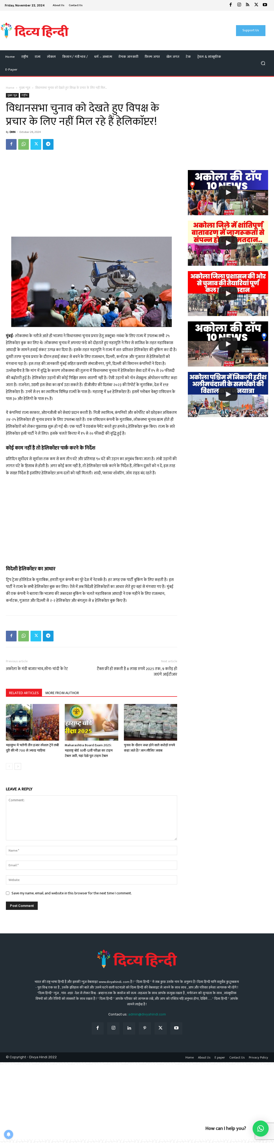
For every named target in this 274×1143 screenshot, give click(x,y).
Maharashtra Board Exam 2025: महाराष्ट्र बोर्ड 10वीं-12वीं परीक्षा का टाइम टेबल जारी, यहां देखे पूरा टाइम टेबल (89, 750)
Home (10, 87)
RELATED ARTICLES (24, 693)
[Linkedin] (129, 1028)
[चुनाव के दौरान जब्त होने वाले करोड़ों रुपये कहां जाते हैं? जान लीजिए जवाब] (150, 722)
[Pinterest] (145, 1028)
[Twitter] (256, 5)
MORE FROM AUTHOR (62, 693)
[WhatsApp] (23, 144)
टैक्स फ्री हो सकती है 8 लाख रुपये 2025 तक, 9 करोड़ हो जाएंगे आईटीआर (137, 671)
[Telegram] (48, 144)
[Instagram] (239, 5)
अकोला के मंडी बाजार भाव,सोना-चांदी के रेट (37, 669)
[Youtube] (265, 5)
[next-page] (17, 766)
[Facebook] (230, 5)
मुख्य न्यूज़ (24, 87)
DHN (13, 132)
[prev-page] (9, 766)
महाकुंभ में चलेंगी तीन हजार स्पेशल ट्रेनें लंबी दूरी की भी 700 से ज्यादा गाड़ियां (32, 747)
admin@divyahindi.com (147, 1014)
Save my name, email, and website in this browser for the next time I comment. (72, 893)
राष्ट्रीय (25, 95)
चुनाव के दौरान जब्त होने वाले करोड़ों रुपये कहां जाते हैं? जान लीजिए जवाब (149, 747)
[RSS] (247, 5)
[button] (263, 63)
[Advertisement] (134, 30)
